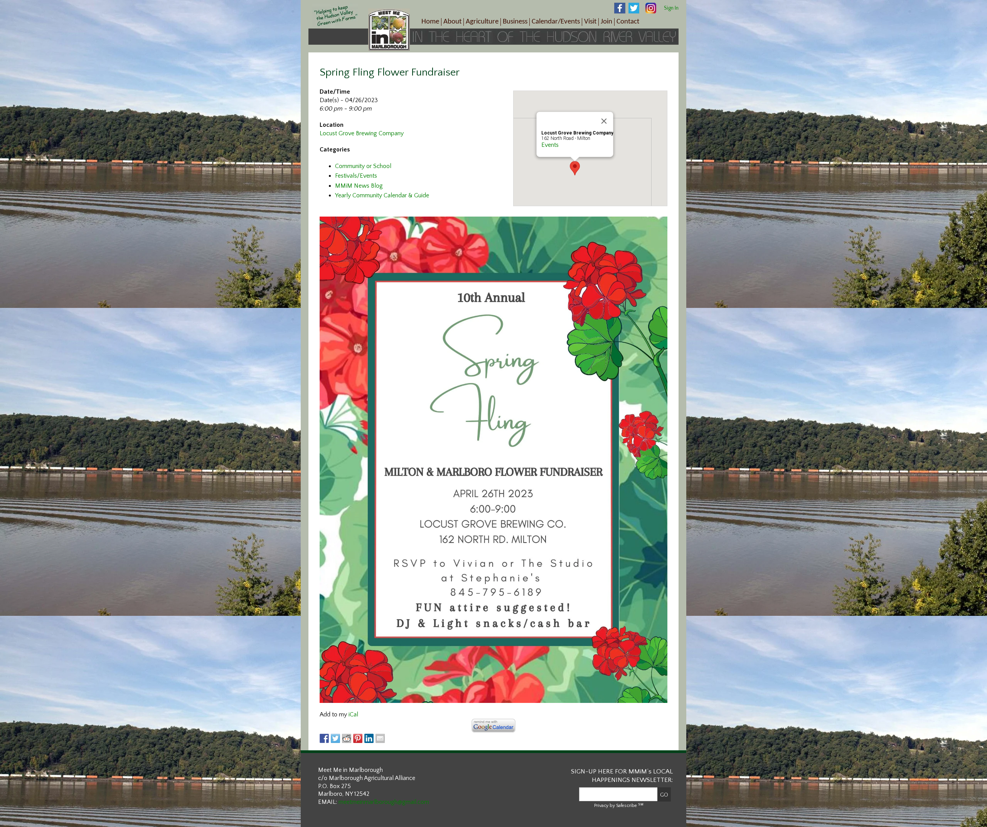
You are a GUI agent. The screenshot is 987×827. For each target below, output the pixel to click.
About (452, 21)
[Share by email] (380, 738)
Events (550, 144)
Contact (627, 21)
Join (606, 21)
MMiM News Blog (359, 185)
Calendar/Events (556, 21)
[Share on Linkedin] (369, 738)
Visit (590, 21)
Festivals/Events (356, 175)
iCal (353, 714)
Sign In (671, 8)
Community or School (363, 166)
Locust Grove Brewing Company (362, 133)
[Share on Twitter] (335, 738)
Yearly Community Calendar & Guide (382, 195)
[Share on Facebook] (324, 738)
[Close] (604, 121)
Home (430, 21)
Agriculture (482, 21)
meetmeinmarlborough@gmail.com (384, 801)
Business (515, 21)
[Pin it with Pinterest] (357, 738)
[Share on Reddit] (346, 738)
